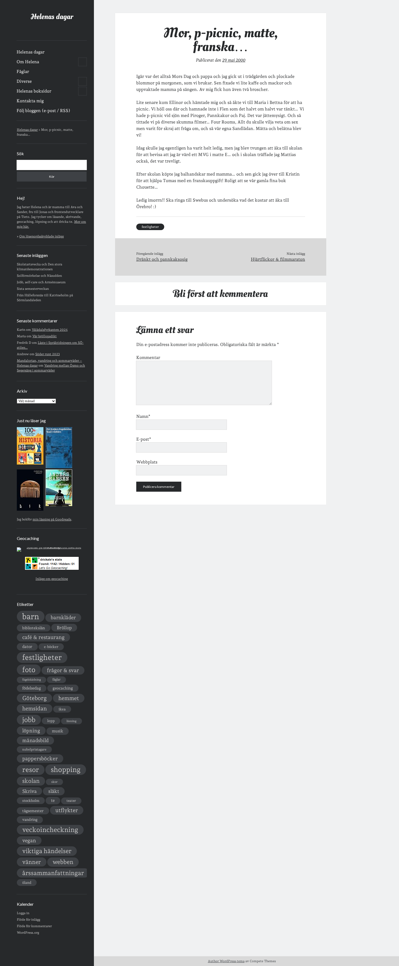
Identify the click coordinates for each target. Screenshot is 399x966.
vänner (31, 862)
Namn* (143, 416)
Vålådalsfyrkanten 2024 (50, 330)
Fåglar (23, 71)
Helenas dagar (52, 16)
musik (57, 731)
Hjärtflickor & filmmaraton (278, 259)
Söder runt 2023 (47, 354)
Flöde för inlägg (28, 919)
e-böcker (51, 647)
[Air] (30, 509)
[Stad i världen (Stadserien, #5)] (59, 467)
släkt (53, 791)
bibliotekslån (33, 628)
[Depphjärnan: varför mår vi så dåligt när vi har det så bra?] (59, 505)
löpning (31, 730)
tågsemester (33, 811)
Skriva (29, 791)
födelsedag (31, 688)
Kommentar (148, 357)
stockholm (30, 800)
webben (63, 862)
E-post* (143, 439)
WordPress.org (28, 933)
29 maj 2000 (233, 60)
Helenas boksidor (34, 91)
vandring (29, 819)
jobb (29, 720)
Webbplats (146, 462)
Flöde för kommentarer (34, 926)
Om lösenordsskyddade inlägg (41, 236)
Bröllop (64, 627)
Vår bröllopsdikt (44, 336)
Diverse (24, 81)
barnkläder (63, 617)
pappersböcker (40, 758)
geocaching (63, 688)
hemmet (68, 698)
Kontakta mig (30, 100)
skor (54, 782)
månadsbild (35, 740)
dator (27, 646)
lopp (51, 721)
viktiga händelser (46, 850)
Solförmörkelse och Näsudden (39, 276)
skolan (31, 780)
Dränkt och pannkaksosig (162, 259)
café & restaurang (43, 637)
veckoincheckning (50, 830)
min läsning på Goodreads (52, 519)
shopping (66, 769)
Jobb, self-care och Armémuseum (41, 282)
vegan (29, 840)
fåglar (56, 679)
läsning (71, 721)
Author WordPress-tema (226, 961)
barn (30, 616)
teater (71, 801)
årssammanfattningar (53, 872)
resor (30, 769)
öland (26, 883)
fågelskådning (31, 679)
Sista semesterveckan (33, 289)
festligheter (42, 657)
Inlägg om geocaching (52, 579)
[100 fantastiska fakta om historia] (30, 463)
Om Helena (28, 61)
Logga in (23, 913)
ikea (62, 709)
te (53, 800)
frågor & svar (63, 670)
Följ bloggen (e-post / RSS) (43, 110)
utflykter (66, 810)
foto (28, 669)
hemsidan (34, 708)
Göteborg (34, 698)
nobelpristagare (34, 749)
